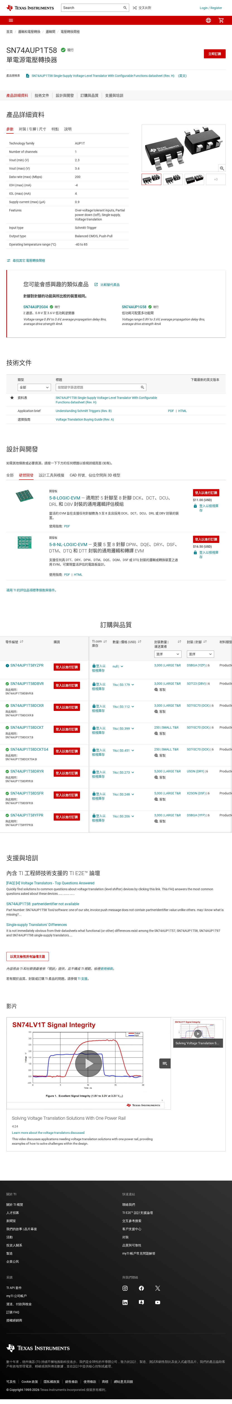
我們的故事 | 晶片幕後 (21, 1229)
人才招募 (12, 1213)
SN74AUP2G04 (35, 307)
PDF (67, 526)
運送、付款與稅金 (19, 1304)
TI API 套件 (14, 1288)
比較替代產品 (110, 284)
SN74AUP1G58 (134, 307)
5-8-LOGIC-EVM (64, 498)
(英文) (182, 76)
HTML (78, 574)
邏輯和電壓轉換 (29, 31)
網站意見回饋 (123, 1381)
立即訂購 (214, 54)
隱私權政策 (52, 1381)
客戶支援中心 (131, 1229)
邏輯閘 (50, 31)
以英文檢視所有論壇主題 (27, 956)
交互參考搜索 (131, 1221)
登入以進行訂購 (206, 493)
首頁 (9, 31)
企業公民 (12, 1261)
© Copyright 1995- (22, 1390)
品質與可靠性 (131, 1245)
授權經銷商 (14, 1320)
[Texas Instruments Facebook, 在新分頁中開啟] (141, 1290)
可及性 (11, 1381)
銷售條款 (71, 1381)
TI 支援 (82, 978)
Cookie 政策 (30, 1381)
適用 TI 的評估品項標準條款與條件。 (32, 590)
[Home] (30, 8)
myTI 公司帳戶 (16, 1296)
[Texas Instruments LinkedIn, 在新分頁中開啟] (125, 1304)
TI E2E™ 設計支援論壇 (137, 1213)
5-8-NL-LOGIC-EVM (68, 544)
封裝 (125, 1237)
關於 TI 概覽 (14, 1204)
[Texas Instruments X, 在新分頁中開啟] (157, 1290)
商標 (105, 1381)
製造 (9, 1253)
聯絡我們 (128, 1204)
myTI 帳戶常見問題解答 (138, 1253)
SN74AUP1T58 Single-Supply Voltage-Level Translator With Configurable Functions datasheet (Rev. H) (103, 76)
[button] (11, 20)
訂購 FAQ (12, 1312)
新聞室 (11, 1221)
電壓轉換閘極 (70, 31)
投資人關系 (14, 1245)
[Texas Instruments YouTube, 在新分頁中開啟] (157, 1304)
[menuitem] (208, 20)
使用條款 (106, 969)
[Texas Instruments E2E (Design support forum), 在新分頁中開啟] (141, 1304)
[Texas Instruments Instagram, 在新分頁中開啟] (125, 1290)
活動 (9, 1237)
